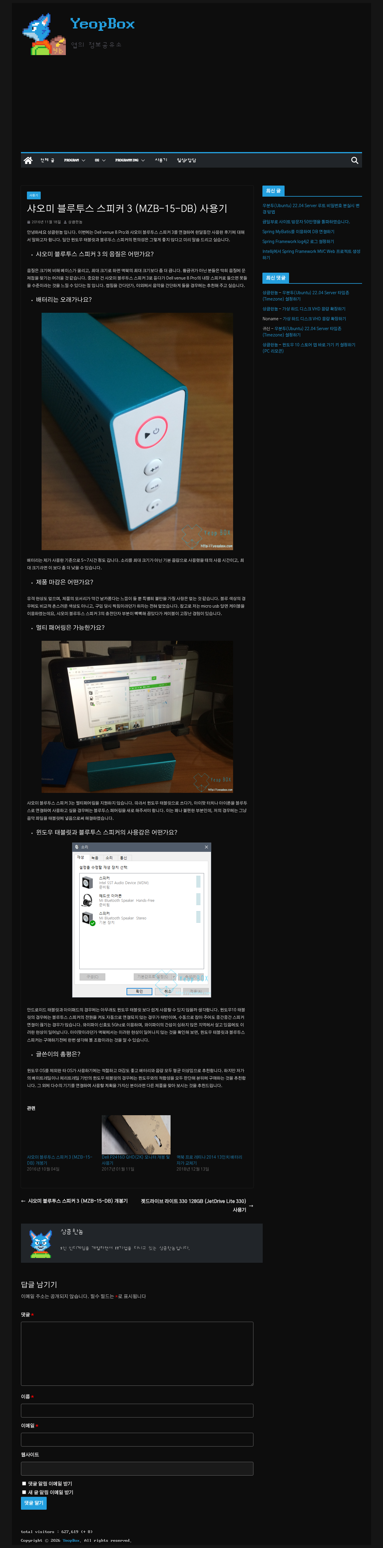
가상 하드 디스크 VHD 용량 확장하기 (314, 309)
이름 (27, 1396)
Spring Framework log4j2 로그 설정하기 (298, 242)
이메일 (29, 1425)
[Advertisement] (191, 107)
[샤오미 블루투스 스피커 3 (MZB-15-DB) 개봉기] (61, 1134)
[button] (82, 160)
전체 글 (47, 160)
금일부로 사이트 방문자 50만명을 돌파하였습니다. (306, 222)
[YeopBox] (28, 160)
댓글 (27, 1314)
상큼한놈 (75, 222)
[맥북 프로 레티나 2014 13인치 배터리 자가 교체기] (211, 1134)
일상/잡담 (186, 160)
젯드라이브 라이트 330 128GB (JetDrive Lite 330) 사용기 (193, 1205)
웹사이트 (30, 1455)
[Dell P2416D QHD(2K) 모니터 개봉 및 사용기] (136, 1134)
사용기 (161, 160)
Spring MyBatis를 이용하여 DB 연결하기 (298, 232)
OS (97, 160)
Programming (127, 160)
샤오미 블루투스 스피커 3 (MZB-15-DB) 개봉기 (78, 1201)
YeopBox (103, 24)
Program (71, 160)
